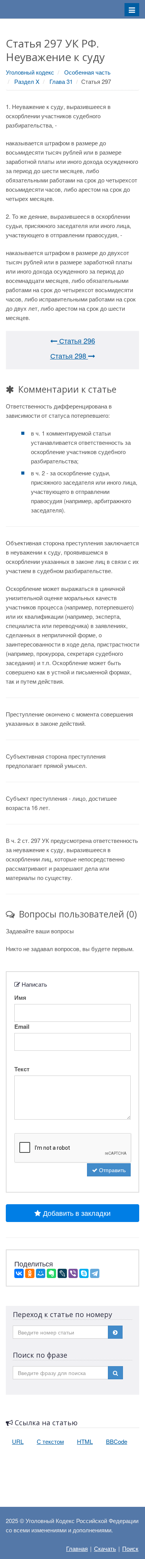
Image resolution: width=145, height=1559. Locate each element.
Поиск (130, 1548)
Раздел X (26, 81)
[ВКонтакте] (19, 1273)
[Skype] (84, 1273)
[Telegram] (94, 1273)
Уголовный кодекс (30, 72)
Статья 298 (69, 356)
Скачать (105, 1548)
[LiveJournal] (62, 1273)
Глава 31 (61, 81)
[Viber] (73, 1273)
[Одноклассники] (29, 1273)
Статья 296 (76, 340)
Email (21, 1026)
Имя (20, 997)
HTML (85, 1441)
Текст (21, 1069)
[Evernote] (51, 1273)
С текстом (50, 1441)
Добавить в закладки (76, 1213)
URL (18, 1441)
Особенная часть (87, 72)
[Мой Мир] (40, 1273)
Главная (77, 1548)
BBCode (116, 1441)
